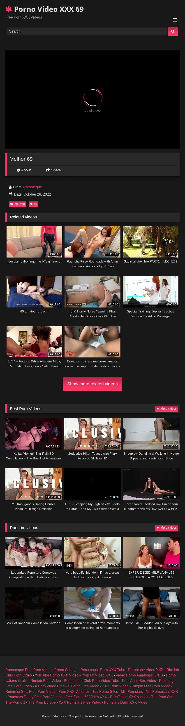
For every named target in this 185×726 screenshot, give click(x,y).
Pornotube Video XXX (146, 670)
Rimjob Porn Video (45, 681)
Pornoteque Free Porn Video (28, 670)
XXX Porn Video (115, 686)
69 (35, 204)
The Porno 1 (15, 702)
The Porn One (162, 697)
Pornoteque (32, 187)
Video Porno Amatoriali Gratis (139, 675)
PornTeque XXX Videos (129, 697)
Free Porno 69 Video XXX (86, 697)
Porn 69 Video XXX (97, 675)
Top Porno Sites (105, 691)
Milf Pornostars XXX (162, 691)
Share (55, 170)
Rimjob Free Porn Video (151, 686)
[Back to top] (171, 712)
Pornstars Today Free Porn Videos (34, 697)
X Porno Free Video (83, 686)
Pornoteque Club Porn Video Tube (91, 681)
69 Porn (20, 204)
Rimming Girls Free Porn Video (30, 691)
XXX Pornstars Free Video (80, 702)
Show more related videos (92, 383)
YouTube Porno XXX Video (57, 675)
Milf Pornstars (132, 691)
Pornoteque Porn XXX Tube (103, 670)
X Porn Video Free (50, 686)
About (26, 170)
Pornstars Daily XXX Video (125, 702)
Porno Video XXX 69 (48, 9)
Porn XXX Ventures (74, 691)
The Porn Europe (42, 702)
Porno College (66, 670)
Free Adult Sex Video (139, 681)
